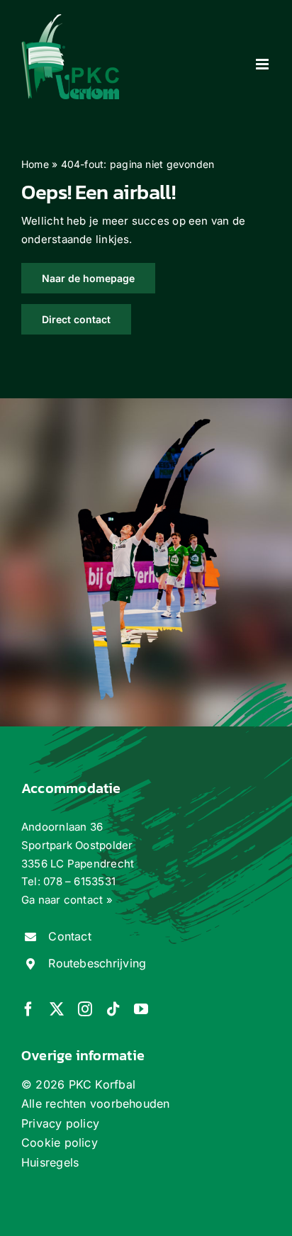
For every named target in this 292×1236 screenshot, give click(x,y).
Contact (69, 936)
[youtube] (141, 1009)
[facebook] (28, 1009)
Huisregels (50, 1162)
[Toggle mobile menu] (263, 64)
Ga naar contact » (67, 899)
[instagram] (85, 1009)
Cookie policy (59, 1142)
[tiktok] (113, 1009)
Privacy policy (60, 1123)
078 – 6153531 (79, 881)
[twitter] (57, 1009)
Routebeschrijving (97, 963)
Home (35, 164)
